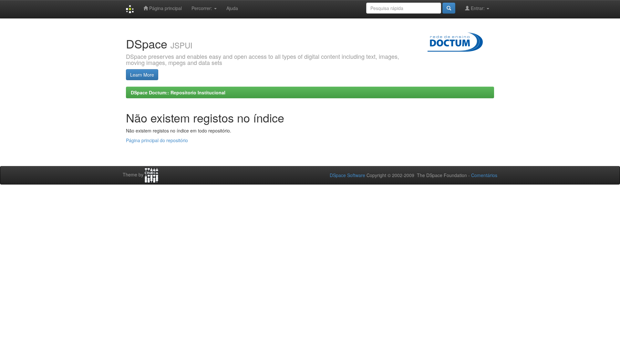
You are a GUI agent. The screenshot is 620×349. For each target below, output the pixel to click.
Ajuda (232, 8)
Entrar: (478, 8)
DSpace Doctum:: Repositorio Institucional (178, 92)
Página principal (165, 8)
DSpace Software (347, 175)
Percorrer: (202, 8)
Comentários (484, 175)
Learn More (142, 74)
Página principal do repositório (157, 140)
